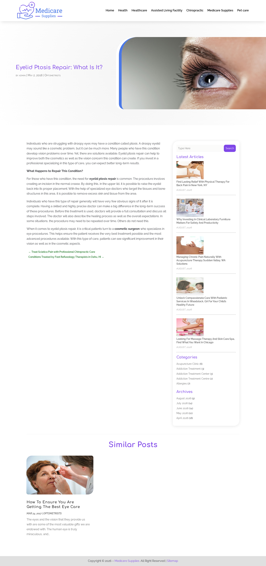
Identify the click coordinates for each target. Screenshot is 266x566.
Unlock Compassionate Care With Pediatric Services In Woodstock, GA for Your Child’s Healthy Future (201, 301)
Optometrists (53, 75)
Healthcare (139, 10)
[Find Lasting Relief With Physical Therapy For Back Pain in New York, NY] (190, 170)
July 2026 (182, 403)
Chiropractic (194, 10)
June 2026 (182, 408)
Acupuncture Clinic (187, 363)
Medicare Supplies (220, 10)
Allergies (181, 383)
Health (123, 10)
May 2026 (182, 413)
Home (110, 10)
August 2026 (183, 398)
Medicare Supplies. (127, 561)
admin (22, 75)
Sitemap (172, 561)
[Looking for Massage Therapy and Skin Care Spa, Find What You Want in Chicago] (190, 327)
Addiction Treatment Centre (192, 378)
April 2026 (182, 418)
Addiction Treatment (188, 368)
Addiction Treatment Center (192, 373)
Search (230, 148)
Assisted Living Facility (166, 10)
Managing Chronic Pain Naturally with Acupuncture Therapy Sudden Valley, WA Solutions (200, 260)
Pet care (243, 10)
